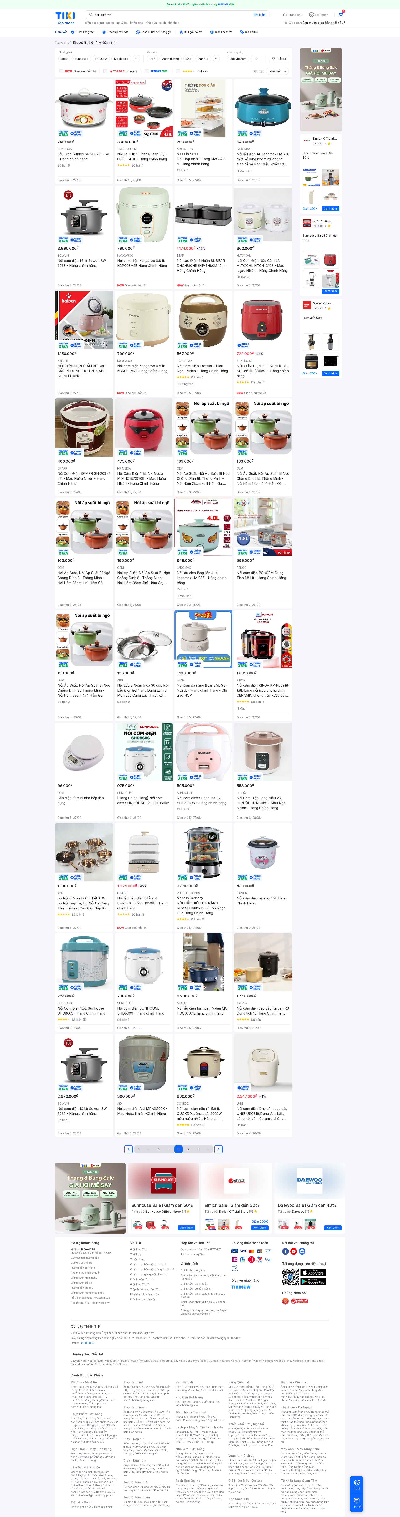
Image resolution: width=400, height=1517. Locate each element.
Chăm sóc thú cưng (187, 1485)
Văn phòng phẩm (258, 1503)
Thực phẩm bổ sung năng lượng (305, 1437)
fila (116, 1364)
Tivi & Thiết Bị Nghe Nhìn (249, 1412)
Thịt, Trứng (89, 1418)
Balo (178, 1386)
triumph (213, 1360)
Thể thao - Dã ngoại (246, 1393)
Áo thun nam (130, 1411)
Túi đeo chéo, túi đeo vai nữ (140, 1486)
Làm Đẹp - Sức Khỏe (85, 1467)
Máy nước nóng (303, 1396)
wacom (257, 1360)
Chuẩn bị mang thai (89, 1406)
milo (183, 1360)
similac (298, 1360)
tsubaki (124, 1364)
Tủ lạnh (292, 1390)
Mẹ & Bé (251, 1400)
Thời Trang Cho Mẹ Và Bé (86, 1386)
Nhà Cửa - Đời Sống (190, 1449)
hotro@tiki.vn (102, 1297)
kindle (236, 1360)
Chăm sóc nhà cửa (93, 1441)
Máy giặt (293, 1393)
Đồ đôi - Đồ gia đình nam (150, 1421)
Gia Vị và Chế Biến (193, 1491)
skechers (193, 1360)
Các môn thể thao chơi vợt (304, 1430)
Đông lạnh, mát (96, 1425)
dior (84, 1360)
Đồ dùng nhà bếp (81, 1506)
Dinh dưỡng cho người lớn (93, 1400)
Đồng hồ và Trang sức (192, 1412)
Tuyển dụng (137, 1259)
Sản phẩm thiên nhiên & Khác (92, 1483)
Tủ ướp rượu (319, 1400)
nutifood (225, 1360)
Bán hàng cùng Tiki (192, 1254)
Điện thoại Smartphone (85, 1453)
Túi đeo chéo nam (144, 1501)
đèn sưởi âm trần (298, 1508)
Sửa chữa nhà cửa (193, 1456)
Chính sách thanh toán (194, 1283)
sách (162, 22)
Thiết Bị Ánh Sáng (304, 1456)
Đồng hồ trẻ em (215, 1420)
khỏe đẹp (136, 22)
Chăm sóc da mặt (81, 1471)
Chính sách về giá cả (193, 1270)
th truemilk (112, 1360)
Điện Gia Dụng (81, 1502)
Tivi (290, 1396)
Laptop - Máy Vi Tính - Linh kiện (199, 1427)
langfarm (89, 1364)
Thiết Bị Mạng (196, 1438)
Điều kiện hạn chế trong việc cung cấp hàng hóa (203, 1277)
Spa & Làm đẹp (254, 1463)
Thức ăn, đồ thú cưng (90, 1438)
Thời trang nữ (133, 1382)
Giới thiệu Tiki (138, 1249)
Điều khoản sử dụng (142, 1279)
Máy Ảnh (312, 1473)
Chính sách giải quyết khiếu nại (148, 1274)
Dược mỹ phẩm (104, 1495)
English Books (249, 1506)
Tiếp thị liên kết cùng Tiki (145, 1289)
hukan (100, 1364)
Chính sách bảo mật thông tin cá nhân (152, 1269)
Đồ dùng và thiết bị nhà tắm (200, 1463)
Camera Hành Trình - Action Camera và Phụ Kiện (304, 1460)
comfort (310, 1360)
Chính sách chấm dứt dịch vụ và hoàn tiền (203, 1303)
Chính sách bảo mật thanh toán (149, 1264)
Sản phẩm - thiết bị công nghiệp (252, 1408)
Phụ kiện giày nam (141, 1471)
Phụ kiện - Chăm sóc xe (242, 1485)
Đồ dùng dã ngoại (305, 1415)
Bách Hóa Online (188, 1480)
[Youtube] (293, 1251)
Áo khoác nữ (151, 1390)
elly (176, 1360)
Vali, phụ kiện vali (212, 1390)
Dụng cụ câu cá (298, 1425)
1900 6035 (87, 1343)
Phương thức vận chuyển (85, 1272)
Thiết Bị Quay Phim (302, 1470)
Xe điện (263, 1485)
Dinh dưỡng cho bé (89, 1396)
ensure (144, 1360)
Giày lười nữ (154, 1450)
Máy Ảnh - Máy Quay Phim (300, 1449)
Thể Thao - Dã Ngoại (296, 1407)
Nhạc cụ (204, 1470)
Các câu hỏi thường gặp (85, 1257)
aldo (204, 1360)
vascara (75, 1360)
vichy (109, 1364)
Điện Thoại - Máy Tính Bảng (91, 1449)
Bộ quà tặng (193, 1501)
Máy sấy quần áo (299, 1400)
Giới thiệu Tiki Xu (140, 1284)
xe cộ (110, 22)
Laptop (209, 1441)
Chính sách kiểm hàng (84, 1277)
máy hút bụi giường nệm (303, 1500)
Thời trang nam (134, 1407)
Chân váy (148, 1393)
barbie (125, 1360)
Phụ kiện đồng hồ (193, 1420)
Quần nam (146, 1411)
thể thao (173, 22)
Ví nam (127, 1501)
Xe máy (239, 1488)
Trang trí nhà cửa (186, 1453)
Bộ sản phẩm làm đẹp (93, 1493)
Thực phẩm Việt (102, 1421)
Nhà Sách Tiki (238, 1499)
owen (134, 1360)
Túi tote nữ (145, 1490)
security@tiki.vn (100, 1302)
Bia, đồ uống (84, 1431)
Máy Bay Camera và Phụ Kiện (303, 1472)
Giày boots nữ (137, 1450)
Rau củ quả (84, 1421)
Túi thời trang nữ (135, 1482)
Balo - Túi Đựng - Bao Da (303, 1463)
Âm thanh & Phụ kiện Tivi (295, 1386)
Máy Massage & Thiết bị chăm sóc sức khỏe (94, 1480)
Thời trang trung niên (142, 1400)
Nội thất (193, 1460)
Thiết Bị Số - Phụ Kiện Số (246, 1424)
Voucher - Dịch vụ (241, 1455)
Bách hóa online (246, 1403)
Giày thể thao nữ (311, 1435)
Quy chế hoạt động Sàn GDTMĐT (201, 1249)
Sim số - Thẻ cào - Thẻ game (259, 1473)
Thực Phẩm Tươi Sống (86, 1414)
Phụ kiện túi (161, 1490)
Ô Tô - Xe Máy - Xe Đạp (245, 1480)
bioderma (166, 1360)
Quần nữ (149, 1386)
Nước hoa (84, 1491)
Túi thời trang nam (136, 1497)
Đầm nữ (136, 1386)
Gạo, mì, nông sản (90, 1428)
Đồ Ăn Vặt (189, 1495)
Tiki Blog (135, 1254)
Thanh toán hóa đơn (240, 1460)
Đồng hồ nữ (197, 1416)
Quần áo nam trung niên (145, 1428)
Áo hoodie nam (140, 1418)
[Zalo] (302, 1251)
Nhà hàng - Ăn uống (248, 1466)
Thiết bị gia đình (103, 1506)
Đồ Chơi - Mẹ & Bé (84, 1382)
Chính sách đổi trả (81, 1282)
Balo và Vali (184, 1382)
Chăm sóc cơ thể (89, 1478)
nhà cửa (151, 22)
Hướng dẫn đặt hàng (83, 1267)
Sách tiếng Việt (237, 1503)
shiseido (76, 1364)
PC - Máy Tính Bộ (192, 1441)
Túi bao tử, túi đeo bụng (155, 1505)
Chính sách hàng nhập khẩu (87, 1292)
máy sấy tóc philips (307, 1488)
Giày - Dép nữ (133, 1439)
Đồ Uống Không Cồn (197, 1498)
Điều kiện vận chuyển (143, 1299)
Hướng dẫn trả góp (82, 1287)
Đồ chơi (108, 1386)
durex (154, 1360)
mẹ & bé (122, 22)
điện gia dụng (94, 22)
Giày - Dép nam (134, 1460)
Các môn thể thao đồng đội (305, 1428)
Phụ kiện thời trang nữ (188, 1401)
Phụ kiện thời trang (189, 1397)
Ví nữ (162, 1486)
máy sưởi (286, 1485)
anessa (268, 1360)
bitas (320, 1360)
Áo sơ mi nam (147, 1415)
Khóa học (260, 1460)
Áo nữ (126, 1386)
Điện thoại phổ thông (90, 1456)
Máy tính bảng (87, 1460)
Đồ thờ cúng (189, 1470)
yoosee (280, 1360)
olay (289, 1360)
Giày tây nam (149, 1465)
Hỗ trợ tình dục (101, 1491)
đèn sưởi (299, 1485)
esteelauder (96, 1360)
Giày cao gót (131, 1443)
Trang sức (182, 1416)
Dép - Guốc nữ (149, 1443)
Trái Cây (76, 1418)
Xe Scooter (260, 1488)
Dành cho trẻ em (89, 1435)
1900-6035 (88, 1249)
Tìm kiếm (259, 14)
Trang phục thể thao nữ (295, 1411)
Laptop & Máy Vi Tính (256, 1406)
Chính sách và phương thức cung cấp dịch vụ (203, 1295)
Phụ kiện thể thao (304, 1418)
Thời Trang (260, 1386)
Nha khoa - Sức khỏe (250, 1470)
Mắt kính (209, 1401)
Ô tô (248, 1488)
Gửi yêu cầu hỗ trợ (81, 1262)
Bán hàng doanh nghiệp (144, 1294)
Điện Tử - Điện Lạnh (295, 1382)
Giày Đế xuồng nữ (146, 1453)
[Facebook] (285, 1251)
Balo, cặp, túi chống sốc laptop (200, 1388)
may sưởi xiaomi (299, 1495)
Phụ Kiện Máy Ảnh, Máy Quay (298, 1453)
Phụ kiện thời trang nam (198, 1403)
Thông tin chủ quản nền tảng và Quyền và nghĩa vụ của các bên (204, 1312)
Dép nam (142, 1468)
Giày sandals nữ (144, 1446)
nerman (246, 1360)
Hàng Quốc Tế (238, 1382)
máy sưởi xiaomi (308, 1498)
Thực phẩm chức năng (91, 1475)
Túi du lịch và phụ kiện (196, 1386)
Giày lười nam (131, 1465)
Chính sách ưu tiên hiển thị (196, 1288)
